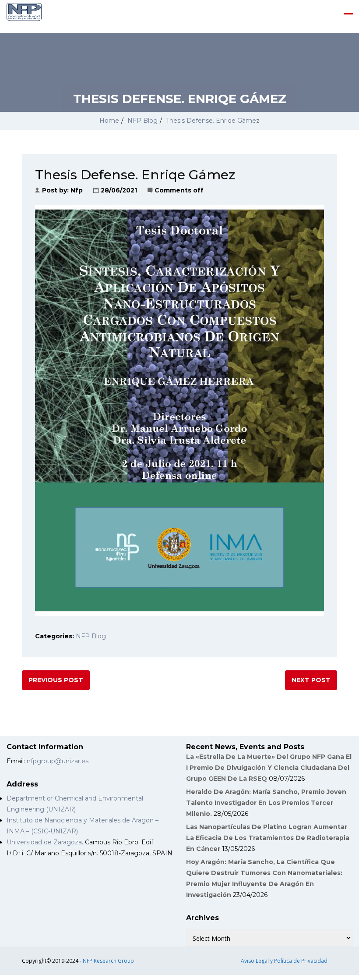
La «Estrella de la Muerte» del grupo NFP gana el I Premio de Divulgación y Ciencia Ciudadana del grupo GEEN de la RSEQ (269, 768)
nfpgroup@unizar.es (57, 761)
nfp (76, 190)
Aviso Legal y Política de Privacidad (284, 960)
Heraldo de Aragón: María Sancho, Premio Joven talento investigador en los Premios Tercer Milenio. (266, 803)
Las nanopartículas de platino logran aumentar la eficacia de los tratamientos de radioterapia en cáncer (267, 838)
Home (109, 121)
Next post (311, 680)
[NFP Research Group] (24, 13)
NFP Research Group (108, 960)
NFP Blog (142, 121)
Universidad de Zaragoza (44, 842)
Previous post (55, 680)
